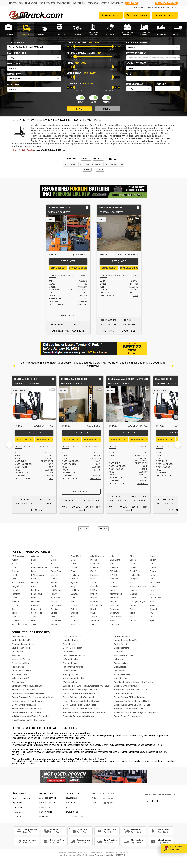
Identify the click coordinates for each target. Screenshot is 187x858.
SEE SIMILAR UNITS (57, 324)
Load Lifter (155, 590)
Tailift (132, 613)
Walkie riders (18, 682)
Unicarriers (141, 455)
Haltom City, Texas (115, 330)
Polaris (34, 605)
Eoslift (14, 575)
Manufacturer (16, 53)
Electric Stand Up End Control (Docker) (81, 701)
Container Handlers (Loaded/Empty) (28, 686)
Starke (93, 613)
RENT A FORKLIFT (166, 15)
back (88, 170)
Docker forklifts (121, 644)
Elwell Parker (136, 571)
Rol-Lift (74, 609)
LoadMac (16, 594)
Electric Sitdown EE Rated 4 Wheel (130, 697)
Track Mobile (116, 617)
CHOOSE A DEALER (136, 42)
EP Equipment (37, 575)
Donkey (153, 567)
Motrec (133, 598)
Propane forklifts (70, 663)
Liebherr (35, 590)
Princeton (114, 605)
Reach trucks (18, 667)
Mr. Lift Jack (155, 598)
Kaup (73, 586)
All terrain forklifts (122, 636)
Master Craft (116, 594)
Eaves (74, 571)
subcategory (15, 42)
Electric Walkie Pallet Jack (24, 705)
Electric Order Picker (72, 648)
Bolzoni (153, 560)
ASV (112, 556)
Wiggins (55, 624)
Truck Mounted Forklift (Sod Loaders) (29, 720)
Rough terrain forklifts (73, 667)
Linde (112, 590)
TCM (14, 617)
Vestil (112, 620)
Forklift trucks (18, 652)
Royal (93, 609)
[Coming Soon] (147, 800)
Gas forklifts (68, 652)
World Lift (75, 624)
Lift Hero (75, 590)
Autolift (15, 560)
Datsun (133, 567)
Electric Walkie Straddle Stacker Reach (81, 708)
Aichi (53, 556)
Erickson (75, 575)
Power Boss (56, 605)
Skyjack (54, 613)
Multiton (15, 601)
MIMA (34, 598)
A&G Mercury (18, 556)
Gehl (33, 579)
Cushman (94, 567)
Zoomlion (114, 624)
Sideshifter (14, 74)
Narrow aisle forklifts (123, 655)
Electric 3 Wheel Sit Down (126, 686)
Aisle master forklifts (72, 636)
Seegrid (153, 609)
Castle (133, 563)
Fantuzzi (154, 575)
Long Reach (37, 594)
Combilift (55, 567)
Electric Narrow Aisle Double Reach (28, 693)
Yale (92, 624)
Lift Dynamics (57, 590)
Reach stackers (121, 663)
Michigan (82, 304)
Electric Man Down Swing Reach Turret (81, 689)
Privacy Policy (109, 855)
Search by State (136, 63)
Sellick (14, 613)
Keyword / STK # (136, 53)
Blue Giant (115, 560)
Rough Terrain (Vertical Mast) (127, 716)
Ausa (152, 556)
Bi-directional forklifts (21, 640)
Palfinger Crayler (138, 601)
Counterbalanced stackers (24, 644)
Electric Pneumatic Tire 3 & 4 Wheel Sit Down (33, 697)
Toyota (93, 617)
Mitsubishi (55, 598)
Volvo (33, 624)
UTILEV (74, 620)
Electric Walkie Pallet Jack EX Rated (79, 705)
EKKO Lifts (115, 571)
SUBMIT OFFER (71, 500)
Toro (73, 617)
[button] (34, 47)
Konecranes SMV (138, 586)
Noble (73, 601)
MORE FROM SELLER (108, 324)
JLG (132, 582)
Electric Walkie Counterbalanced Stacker (132, 701)
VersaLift (94, 620)
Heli (151, 579)
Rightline (55, 609)
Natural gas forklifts (21, 659)
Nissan (54, 601)
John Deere (155, 582)
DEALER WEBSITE (129, 324)
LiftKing (93, 590)
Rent (31, 832)
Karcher (54, 586)
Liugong (133, 590)
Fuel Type (13, 84)
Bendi (53, 560)
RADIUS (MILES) (134, 84)
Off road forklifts (70, 659)
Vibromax (134, 620)
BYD (53, 563)
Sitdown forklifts (70, 671)
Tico (53, 617)
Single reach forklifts (21, 671)
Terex (34, 617)
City (128, 73)
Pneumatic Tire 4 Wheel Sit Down (78, 716)
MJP (73, 598)
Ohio (51, 479)
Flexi (14, 579)
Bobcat (133, 560)
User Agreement (97, 855)
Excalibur (94, 575)
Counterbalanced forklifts (125, 640)
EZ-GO (113, 575)
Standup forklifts (70, 674)
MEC (152, 594)
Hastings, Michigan (64, 330)
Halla (92, 579)
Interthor (94, 582)
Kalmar (34, 586)
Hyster (54, 582)
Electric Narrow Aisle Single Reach (79, 693)
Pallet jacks (119, 659)
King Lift (94, 586)
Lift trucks (118, 652)
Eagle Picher (57, 571)
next (99, 170)
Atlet (132, 556)
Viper (152, 620)
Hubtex (34, 582)
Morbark (114, 598)
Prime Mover (96, 605)
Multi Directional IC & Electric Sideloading (31, 716)
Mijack (14, 598)
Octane (113, 601)
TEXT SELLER (78, 324)
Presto (74, 605)
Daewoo (114, 567)
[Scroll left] (9, 444)
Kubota (153, 586)
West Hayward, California (81, 507)
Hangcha (134, 579)
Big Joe (97, 455)
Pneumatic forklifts (20, 663)
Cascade (94, 563)
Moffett (93, 598)
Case (112, 563)
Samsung (114, 609)
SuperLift (114, 613)
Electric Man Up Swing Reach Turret (130, 689)
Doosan (15, 571)
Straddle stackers (122, 674)
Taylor (152, 613)
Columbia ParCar (39, 567)
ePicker (54, 575)
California (95, 479)
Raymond (154, 605)
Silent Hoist (36, 613)
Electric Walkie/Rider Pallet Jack (128, 708)
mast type (13, 63)
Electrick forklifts (121, 648)
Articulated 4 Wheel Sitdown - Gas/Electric (133, 682)
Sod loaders (119, 671)
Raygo (133, 605)
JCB (112, 582)
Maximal (133, 594)
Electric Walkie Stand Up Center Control (132, 705)
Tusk (132, 617)
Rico (85, 284)
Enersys (153, 571)
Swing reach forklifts (21, 678)
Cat (151, 563)
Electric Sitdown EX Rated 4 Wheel (28, 701)
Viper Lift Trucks (19, 624)
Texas (135, 296)
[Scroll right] (177, 444)
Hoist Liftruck (18, 582)
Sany (132, 609)
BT (32, 563)
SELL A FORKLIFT (138, 15)
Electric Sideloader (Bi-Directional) (78, 697)
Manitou (74, 594)
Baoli (33, 560)
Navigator (35, 601)
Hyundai (74, 582)
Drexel (34, 571)
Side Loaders (120, 667)
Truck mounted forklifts (73, 678)
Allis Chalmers (97, 556)
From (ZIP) (161, 84)
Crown (134, 281)
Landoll (15, 590)
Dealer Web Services (166, 3)
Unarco (34, 620)
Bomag (15, 563)
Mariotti (93, 594)
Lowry (54, 594)
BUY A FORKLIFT (112, 15)
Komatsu (114, 586)
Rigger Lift (36, 609)
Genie (54, 579)
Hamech (114, 579)
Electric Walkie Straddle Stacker (26, 708)
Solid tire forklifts (19, 674)
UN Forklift (16, 620)
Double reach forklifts (22, 648)
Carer (73, 563)
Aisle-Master (77, 556)
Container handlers (71, 640)
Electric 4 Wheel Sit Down (23, 689)
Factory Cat (135, 575)
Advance (35, 556)
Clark (14, 567)
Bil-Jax (93, 560)
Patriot (153, 601)
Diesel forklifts (69, 644)
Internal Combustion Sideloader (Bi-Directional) (84, 712)
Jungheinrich (17, 586)
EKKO (93, 571)
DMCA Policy (121, 855)
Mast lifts (16, 655)
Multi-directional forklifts (74, 655)
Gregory (74, 579)
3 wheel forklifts (19, 636)
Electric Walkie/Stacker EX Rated (27, 712)
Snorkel (74, 613)
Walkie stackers (70, 682)
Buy (25, 832)
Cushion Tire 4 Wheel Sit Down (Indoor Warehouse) (87, 686)
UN (151, 617)
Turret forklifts (120, 678)
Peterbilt (15, 605)
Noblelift (94, 601)
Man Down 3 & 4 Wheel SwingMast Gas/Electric (136, 712)
